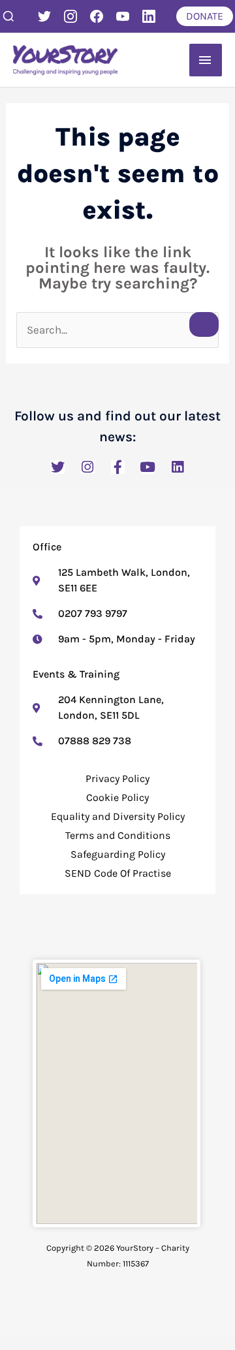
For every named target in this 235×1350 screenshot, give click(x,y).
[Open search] (8, 16)
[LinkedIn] (148, 16)
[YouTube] (122, 16)
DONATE (204, 16)
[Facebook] (96, 16)
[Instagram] (70, 16)
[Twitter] (44, 16)
